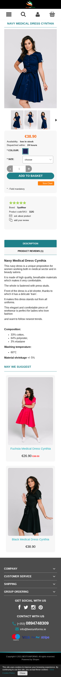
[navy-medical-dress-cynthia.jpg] (17, 119)
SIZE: (10, 159)
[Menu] (9, 14)
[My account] (38, 14)
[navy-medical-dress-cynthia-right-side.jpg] (43, 119)
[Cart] (52, 14)
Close (22, 673)
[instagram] (33, 607)
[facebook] (19, 607)
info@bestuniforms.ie (33, 629)
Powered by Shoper (30, 659)
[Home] (30, 4)
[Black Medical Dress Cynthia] (30, 501)
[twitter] (26, 607)
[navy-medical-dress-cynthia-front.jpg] (30, 119)
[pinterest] (41, 607)
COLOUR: (13, 150)
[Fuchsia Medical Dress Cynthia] (30, 411)
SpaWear (21, 207)
